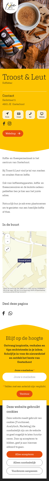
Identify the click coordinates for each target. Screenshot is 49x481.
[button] (24, 262)
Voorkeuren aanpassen (24, 470)
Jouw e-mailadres (25, 370)
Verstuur (24, 393)
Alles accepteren (24, 454)
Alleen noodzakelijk (24, 462)
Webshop (11, 133)
